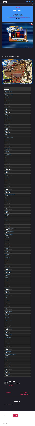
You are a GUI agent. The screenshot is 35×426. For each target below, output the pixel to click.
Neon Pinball (7, 294)
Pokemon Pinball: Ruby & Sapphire (10, 194)
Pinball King (6, 211)
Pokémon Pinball (7, 197)
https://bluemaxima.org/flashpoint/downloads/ (20, 17)
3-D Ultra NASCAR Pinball (8, 100)
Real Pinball (6, 108)
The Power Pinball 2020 (8, 205)
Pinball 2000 (6, 285)
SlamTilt (6, 168)
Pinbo (5, 105)
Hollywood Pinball (7, 185)
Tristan (6, 160)
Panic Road (6, 331)
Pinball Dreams (7, 125)
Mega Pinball (7, 254)
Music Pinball (7, 340)
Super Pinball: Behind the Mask (9, 231)
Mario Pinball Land (7, 180)
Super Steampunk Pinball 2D (9, 137)
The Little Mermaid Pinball (8, 94)
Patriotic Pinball (7, 288)
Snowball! (6, 128)
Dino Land (6, 114)
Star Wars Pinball (7, 145)
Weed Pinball (7, 214)
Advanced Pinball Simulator (9, 234)
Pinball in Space (7, 291)
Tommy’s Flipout (7, 134)
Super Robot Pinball (8, 117)
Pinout (6, 217)
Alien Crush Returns (8, 271)
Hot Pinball (6, 368)
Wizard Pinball (7, 220)
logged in (10, 404)
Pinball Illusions (7, 240)
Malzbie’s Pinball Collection (9, 365)
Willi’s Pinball (6, 251)
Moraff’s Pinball (7, 248)
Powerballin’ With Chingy (8, 311)
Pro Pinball (6, 277)
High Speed (6, 371)
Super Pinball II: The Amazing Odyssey (10, 228)
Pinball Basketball (7, 300)
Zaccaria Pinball (7, 131)
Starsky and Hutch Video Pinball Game (10, 354)
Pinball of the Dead (7, 225)
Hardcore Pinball (7, 374)
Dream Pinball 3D (7, 268)
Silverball (6, 174)
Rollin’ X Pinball (7, 157)
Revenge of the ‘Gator (8, 120)
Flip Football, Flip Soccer (8, 91)
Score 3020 (6, 165)
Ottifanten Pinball (7, 257)
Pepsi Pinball (6, 357)
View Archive (11, 385)
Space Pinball (7, 260)
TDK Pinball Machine (8, 154)
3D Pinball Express (7, 274)
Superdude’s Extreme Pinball (9, 328)
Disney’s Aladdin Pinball (8, 97)
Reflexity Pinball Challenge (8, 245)
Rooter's (4, 2)
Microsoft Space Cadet (8, 345)
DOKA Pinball (7, 151)
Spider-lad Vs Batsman (8, 351)
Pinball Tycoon (7, 200)
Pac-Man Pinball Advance (8, 334)
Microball (6, 348)
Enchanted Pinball (7, 265)
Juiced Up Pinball (7, 148)
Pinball (6, 208)
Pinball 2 (6, 297)
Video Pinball (17, 7)
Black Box (6, 280)
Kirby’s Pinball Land (7, 122)
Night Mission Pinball (8, 337)
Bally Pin (6, 111)
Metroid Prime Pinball (8, 191)
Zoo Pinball (6, 305)
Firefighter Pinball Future (8, 320)
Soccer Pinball (7, 237)
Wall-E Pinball (7, 314)
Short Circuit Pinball (7, 325)
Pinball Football (7, 140)
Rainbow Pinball (7, 317)
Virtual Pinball (7, 177)
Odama (6, 188)
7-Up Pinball (6, 360)
